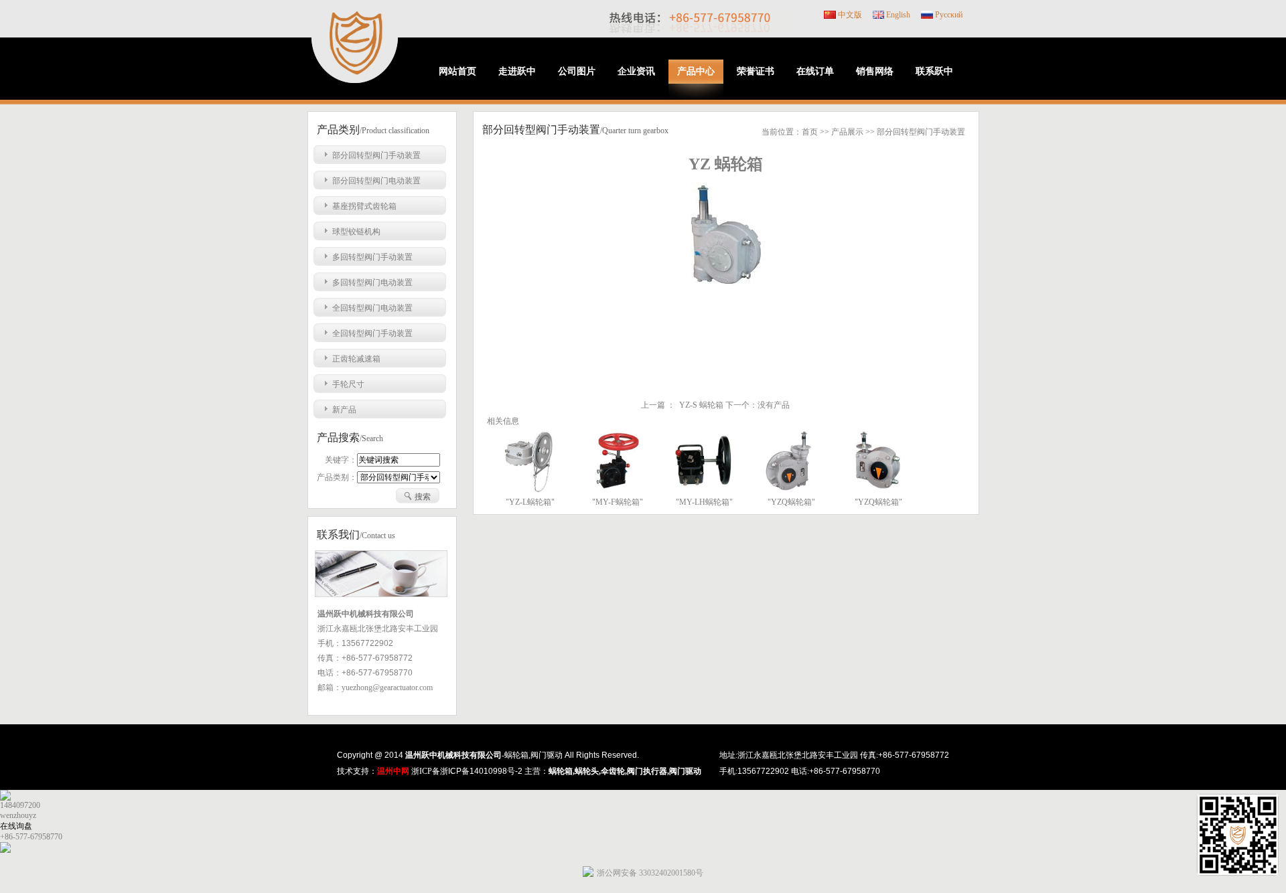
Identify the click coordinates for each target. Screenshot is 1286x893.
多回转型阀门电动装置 (372, 282)
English (898, 14)
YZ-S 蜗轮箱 (701, 405)
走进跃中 (517, 71)
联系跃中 (934, 71)
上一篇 (653, 405)
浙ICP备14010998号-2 (481, 771)
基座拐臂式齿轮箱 (364, 206)
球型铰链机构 (356, 231)
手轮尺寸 (348, 384)
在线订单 (815, 71)
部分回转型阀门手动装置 (376, 155)
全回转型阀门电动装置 (372, 308)
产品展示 (847, 132)
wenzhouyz (18, 815)
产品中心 (696, 71)
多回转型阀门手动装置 (372, 257)
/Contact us (377, 535)
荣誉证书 (755, 71)
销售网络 (875, 71)
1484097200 (20, 805)
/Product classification (394, 130)
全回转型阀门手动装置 (372, 333)
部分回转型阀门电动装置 (376, 180)
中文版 (850, 14)
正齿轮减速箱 (356, 358)
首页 (810, 132)
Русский (948, 14)
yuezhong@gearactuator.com (387, 687)
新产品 (344, 409)
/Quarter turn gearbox (634, 130)
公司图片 (576, 71)
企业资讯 (636, 71)
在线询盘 (16, 826)
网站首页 (457, 71)
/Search (371, 438)
